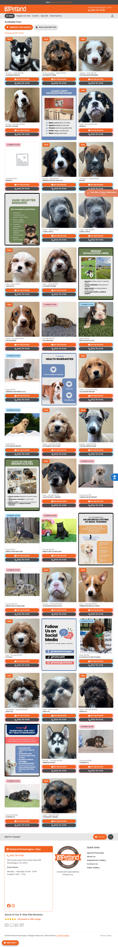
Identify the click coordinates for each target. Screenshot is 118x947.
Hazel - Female (15, 338)
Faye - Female (88, 124)
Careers (35, 16)
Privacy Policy (106, 935)
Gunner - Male (14, 73)
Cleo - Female (88, 604)
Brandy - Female (52, 760)
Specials (44, 16)
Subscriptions (56, 16)
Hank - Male (50, 284)
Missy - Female (52, 444)
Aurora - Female (52, 604)
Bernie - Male (51, 179)
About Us (91, 856)
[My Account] (112, 16)
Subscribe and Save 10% (61, 2)
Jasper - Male (87, 73)
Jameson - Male (89, 179)
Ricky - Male (50, 709)
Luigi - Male (86, 230)
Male (84, 338)
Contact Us (92, 864)
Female (11, 179)
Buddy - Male (87, 444)
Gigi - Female (14, 655)
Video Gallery (93, 867)
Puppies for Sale (23, 16)
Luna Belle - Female (17, 709)
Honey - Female (15, 124)
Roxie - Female (88, 390)
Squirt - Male (51, 815)
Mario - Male (51, 230)
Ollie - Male (13, 284)
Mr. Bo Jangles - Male (54, 73)
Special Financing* (95, 853)
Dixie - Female (51, 495)
